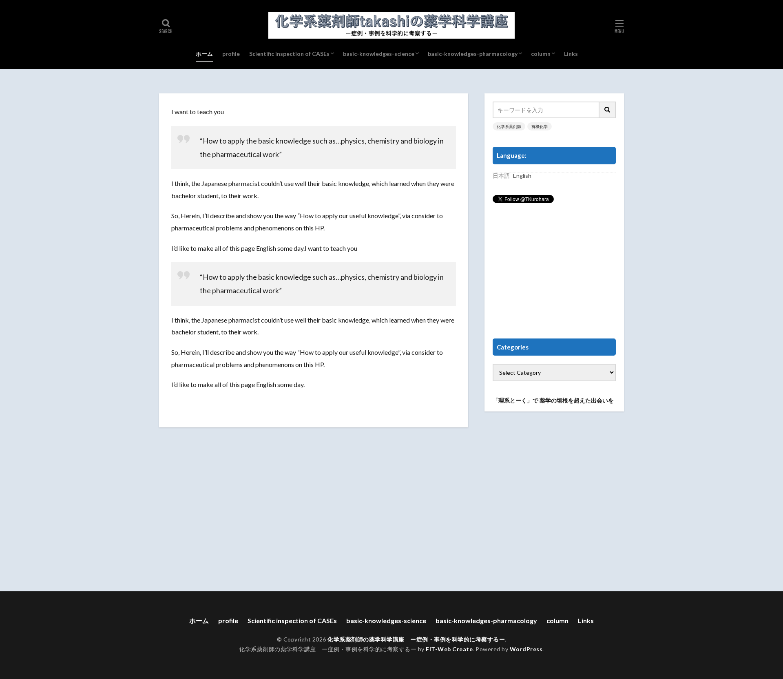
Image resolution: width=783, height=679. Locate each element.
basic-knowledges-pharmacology (473, 53)
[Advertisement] (554, 271)
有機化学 (539, 126)
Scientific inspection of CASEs (289, 53)
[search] (607, 110)
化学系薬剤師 (509, 126)
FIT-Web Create (449, 649)
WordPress (526, 649)
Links (571, 53)
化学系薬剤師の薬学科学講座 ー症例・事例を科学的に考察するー (416, 639)
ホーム (204, 53)
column (541, 53)
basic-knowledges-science (378, 53)
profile (231, 53)
